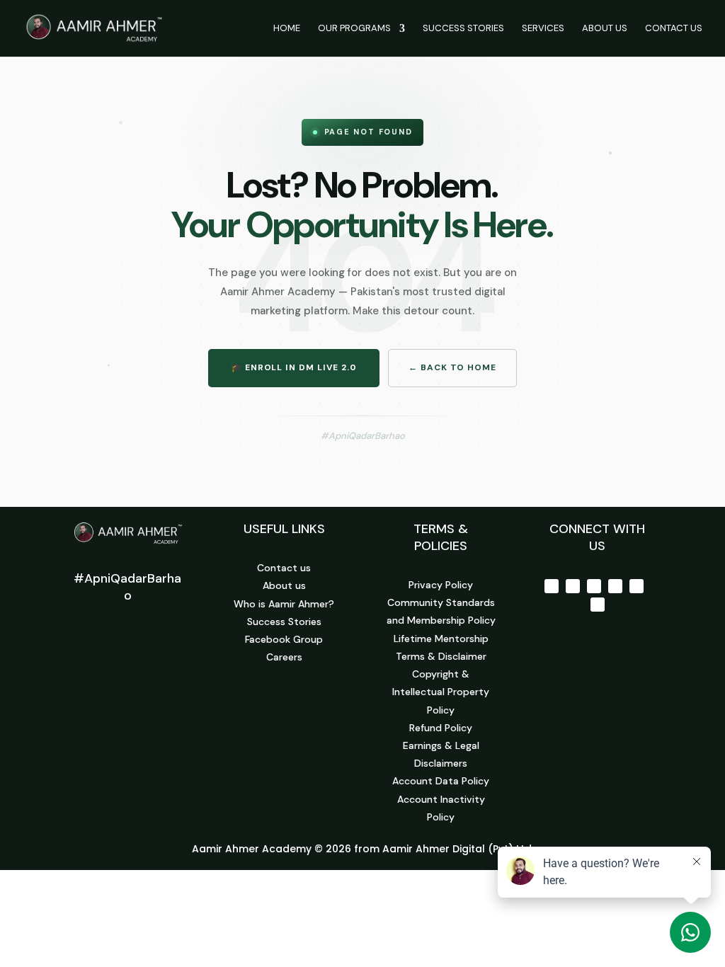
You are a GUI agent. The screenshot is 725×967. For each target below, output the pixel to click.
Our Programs (354, 28)
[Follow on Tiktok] (636, 586)
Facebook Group (284, 639)
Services (543, 28)
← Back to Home (452, 367)
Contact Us (673, 28)
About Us (604, 28)
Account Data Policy (440, 780)
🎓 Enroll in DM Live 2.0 (294, 367)
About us (284, 585)
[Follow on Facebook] (551, 586)
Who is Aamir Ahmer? (284, 603)
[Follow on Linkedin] (615, 586)
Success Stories (463, 28)
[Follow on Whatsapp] (597, 604)
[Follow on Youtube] (594, 586)
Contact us (284, 567)
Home (286, 28)
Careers (284, 657)
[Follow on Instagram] (573, 586)
